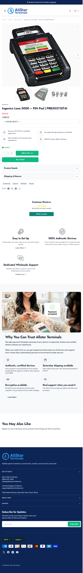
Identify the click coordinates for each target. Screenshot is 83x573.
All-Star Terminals (13, 565)
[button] (5, 11)
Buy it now (20, 159)
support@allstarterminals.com (12, 488)
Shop (10, 20)
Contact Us (53, 2)
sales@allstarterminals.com (11, 481)
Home (4, 20)
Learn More (12, 397)
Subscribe (72, 524)
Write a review (40, 214)
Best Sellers (18, 20)
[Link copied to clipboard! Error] (19, 188)
